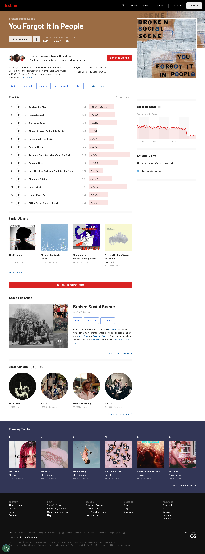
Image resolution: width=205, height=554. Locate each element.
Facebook (167, 505)
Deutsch (22, 532)
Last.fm (14, 5)
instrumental (61, 86)
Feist (11, 258)
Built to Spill (111, 261)
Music (134, 5)
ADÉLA (12, 474)
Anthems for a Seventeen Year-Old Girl (49, 155)
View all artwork (173, 73)
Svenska (101, 532)
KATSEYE (109, 474)
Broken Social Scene (94, 306)
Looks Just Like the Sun (41, 139)
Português (79, 532)
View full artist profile (119, 353)
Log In (177, 5)
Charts (159, 5)
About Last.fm (16, 505)
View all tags (98, 86)
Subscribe (129, 511)
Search (122, 5)
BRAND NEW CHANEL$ (148, 471)
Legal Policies (80, 542)
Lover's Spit (35, 187)
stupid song (79, 471)
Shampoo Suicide (38, 179)
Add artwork (156, 73)
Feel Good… (119, 339)
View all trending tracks (182, 485)
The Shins (45, 258)
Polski (69, 532)
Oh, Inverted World (50, 255)
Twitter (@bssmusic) (152, 170)
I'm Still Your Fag (37, 195)
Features (13, 515)
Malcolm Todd (175, 474)
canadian (43, 86)
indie (13, 86)
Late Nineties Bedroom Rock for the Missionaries (55, 171)
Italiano (52, 532)
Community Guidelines (57, 511)
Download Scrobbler (95, 505)
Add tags (87, 86)
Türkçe (111, 532)
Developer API (92, 508)
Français (42, 532)
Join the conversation (72, 285)
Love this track (25, 106)
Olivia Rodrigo (47, 474)
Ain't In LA (14, 471)
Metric (108, 403)
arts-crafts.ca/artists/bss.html (157, 163)
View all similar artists (118, 414)
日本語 (61, 532)
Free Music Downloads (96, 511)
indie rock (27, 86)
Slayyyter (141, 474)
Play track (18, 106)
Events (146, 5)
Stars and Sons (37, 123)
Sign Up (194, 5)
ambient (96, 339)
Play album (22, 39)
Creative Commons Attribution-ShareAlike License (85, 545)
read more (27, 77)
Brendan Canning (101, 336)
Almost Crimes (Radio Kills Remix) (47, 131)
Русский (91, 532)
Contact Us (14, 508)
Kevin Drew (83, 336)
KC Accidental (36, 115)
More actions (36, 39)
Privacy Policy (66, 542)
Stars (44, 403)
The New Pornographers (84, 258)
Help (49, 515)
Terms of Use (53, 542)
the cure (45, 471)
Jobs (11, 511)
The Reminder (16, 255)
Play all (41, 366)
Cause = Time (36, 163)
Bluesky (166, 511)
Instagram (168, 515)
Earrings (173, 471)
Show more (14, 272)
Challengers (79, 255)
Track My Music (54, 505)
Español (32, 532)
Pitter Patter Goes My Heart (43, 203)
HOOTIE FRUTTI (113, 471)
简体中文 (120, 532)
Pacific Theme (36, 147)
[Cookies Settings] (6, 548)
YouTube (167, 518)
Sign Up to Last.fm (119, 58)
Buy (13, 246)
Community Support (57, 508)
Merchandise (92, 515)
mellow (77, 86)
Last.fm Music (109, 542)
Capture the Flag (38, 107)
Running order (122, 97)
